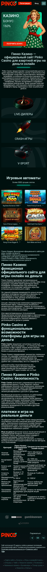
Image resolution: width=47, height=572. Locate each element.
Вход (37, 3)
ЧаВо (15, 563)
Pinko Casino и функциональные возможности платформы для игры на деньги (20, 256)
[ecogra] (23, 522)
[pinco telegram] (32, 538)
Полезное (38, 563)
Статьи (28, 568)
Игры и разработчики (33, 560)
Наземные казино (11, 565)
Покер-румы (37, 565)
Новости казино (25, 563)
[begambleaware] (33, 517)
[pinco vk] (43, 538)
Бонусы (19, 560)
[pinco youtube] (38, 538)
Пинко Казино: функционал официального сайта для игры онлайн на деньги (22, 252)
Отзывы (8, 563)
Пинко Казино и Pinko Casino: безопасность (19, 258)
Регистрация (25, 3)
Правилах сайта (31, 549)
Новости (20, 568)
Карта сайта (10, 560)
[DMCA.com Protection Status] (16, 517)
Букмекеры (25, 565)
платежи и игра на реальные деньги (16, 260)
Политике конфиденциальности (12, 549)
